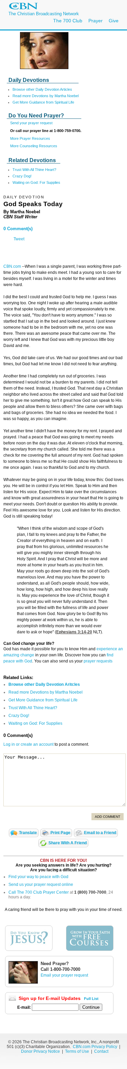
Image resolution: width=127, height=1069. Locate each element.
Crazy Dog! (22, 176)
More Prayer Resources (30, 138)
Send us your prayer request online (40, 884)
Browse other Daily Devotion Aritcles (44, 684)
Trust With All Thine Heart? (34, 170)
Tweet (19, 239)
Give (114, 20)
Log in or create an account (28, 744)
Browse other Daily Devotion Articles (42, 89)
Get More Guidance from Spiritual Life (43, 102)
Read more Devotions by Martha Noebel (46, 96)
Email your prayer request (64, 975)
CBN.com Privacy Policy (95, 1046)
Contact (101, 1051)
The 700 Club (67, 20)
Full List (91, 999)
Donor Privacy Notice (40, 1051)
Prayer (95, 20)
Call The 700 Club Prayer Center (38, 892)
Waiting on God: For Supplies (36, 182)
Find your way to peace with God (38, 876)
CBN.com (12, 266)
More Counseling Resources (33, 146)
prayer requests (98, 661)
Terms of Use (77, 1051)
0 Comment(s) (18, 228)
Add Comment (107, 817)
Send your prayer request (31, 123)
